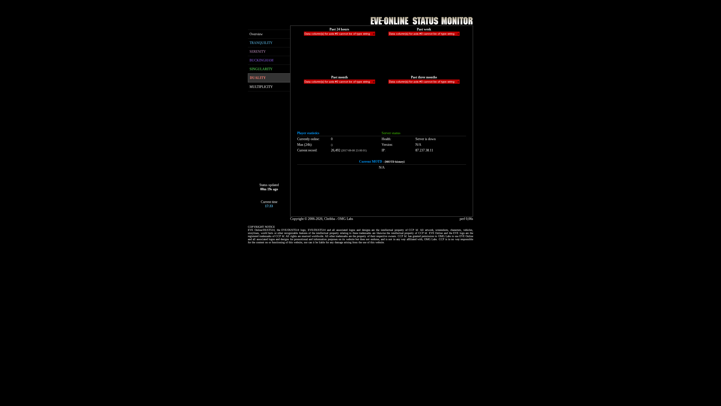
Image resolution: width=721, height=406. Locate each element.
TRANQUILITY (261, 43)
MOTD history (395, 161)
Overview (256, 34)
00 (262, 189)
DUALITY (258, 78)
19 (269, 189)
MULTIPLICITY (261, 87)
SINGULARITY (261, 69)
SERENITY (258, 52)
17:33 (269, 206)
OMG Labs (345, 219)
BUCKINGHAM (261, 60)
